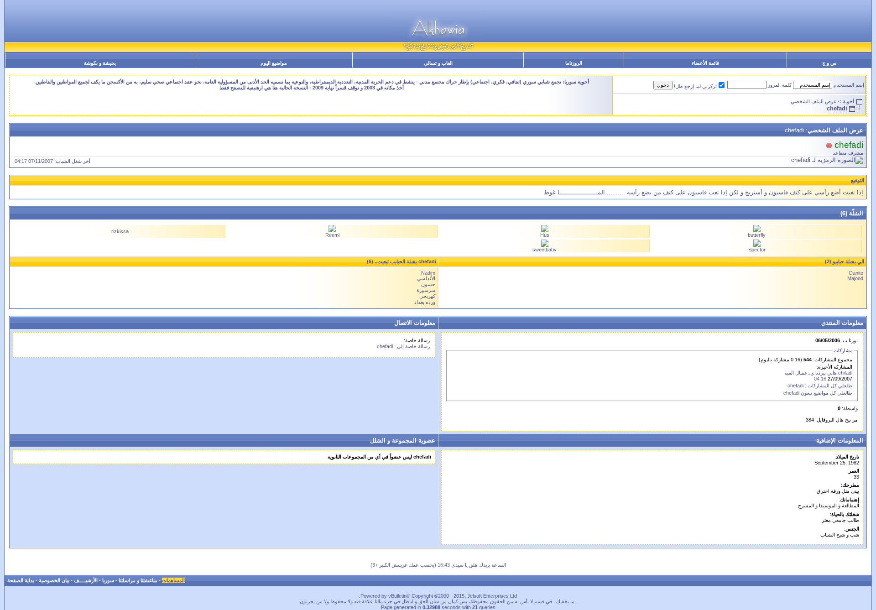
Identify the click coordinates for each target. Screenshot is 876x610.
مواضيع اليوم (274, 63)
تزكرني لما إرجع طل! (695, 86)
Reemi (332, 235)
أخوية (848, 101)
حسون (428, 284)
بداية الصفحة (20, 580)
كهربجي (427, 296)
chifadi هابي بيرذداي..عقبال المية (818, 372)
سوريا (108, 580)
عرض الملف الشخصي (814, 101)
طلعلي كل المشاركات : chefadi (819, 385)
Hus (544, 235)
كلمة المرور (780, 85)
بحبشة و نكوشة (100, 63)
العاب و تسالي (438, 63)
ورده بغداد (424, 302)
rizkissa (120, 231)
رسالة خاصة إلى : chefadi (403, 346)
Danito (856, 273)
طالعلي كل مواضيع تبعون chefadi (817, 393)
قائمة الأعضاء (705, 63)
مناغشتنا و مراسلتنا (138, 580)
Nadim (428, 273)
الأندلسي (426, 278)
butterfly (757, 235)
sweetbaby (544, 249)
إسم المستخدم (849, 85)
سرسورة (426, 290)
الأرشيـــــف (86, 580)
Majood (855, 278)
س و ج (829, 63)
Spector (757, 249)
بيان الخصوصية (54, 580)
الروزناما (573, 63)
